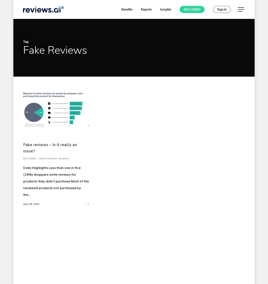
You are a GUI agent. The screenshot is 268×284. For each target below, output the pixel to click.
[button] (241, 9)
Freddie (31, 158)
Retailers (64, 158)
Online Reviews (48, 158)
